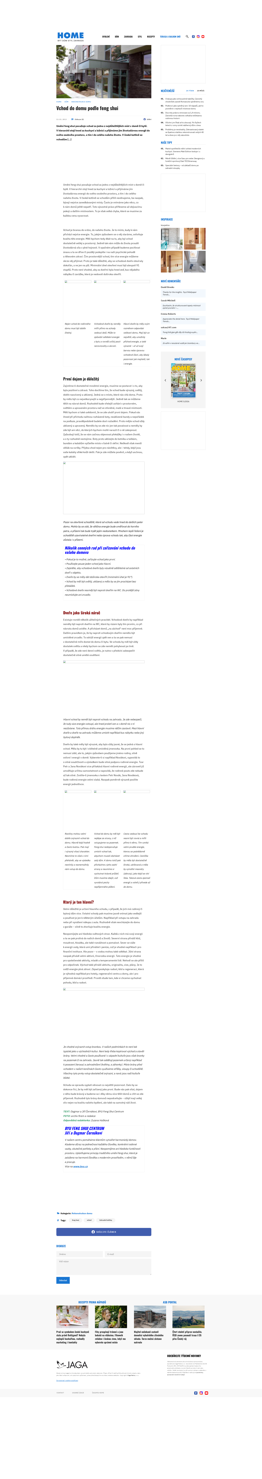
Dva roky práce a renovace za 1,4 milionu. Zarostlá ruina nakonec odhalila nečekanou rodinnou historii (183, 115)
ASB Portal (170, 1302)
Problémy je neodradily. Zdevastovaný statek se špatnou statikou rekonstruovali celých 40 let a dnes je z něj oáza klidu (184, 132)
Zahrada (128, 36)
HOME (58, 102)
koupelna (165, 225)
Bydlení (106, 36)
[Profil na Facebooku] (193, 36)
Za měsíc (201, 91)
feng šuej (75, 1220)
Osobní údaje (78, 1393)
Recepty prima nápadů (92, 1302)
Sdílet (149, 119)
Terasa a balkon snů (170, 36)
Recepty (151, 36)
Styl (140, 36)
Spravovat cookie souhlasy (67, 1380)
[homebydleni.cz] (71, 36)
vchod (89, 1220)
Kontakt (60, 1393)
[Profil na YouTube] (203, 36)
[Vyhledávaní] (187, 36)
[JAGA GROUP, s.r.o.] (72, 1365)
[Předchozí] (165, 380)
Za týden (190, 91)
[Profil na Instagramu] (198, 36)
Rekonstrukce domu (81, 102)
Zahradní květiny (105, 1220)
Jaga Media (131, 1375)
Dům (117, 36)
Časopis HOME (98, 1393)
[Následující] (201, 380)
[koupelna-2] (172, 239)
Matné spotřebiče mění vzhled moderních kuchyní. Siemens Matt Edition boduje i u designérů (183, 151)
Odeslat (63, 1280)
